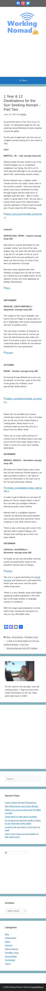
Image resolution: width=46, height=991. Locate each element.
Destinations (17, 637)
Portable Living (31, 637)
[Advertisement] (23, 58)
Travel (8, 964)
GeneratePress (37, 987)
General (8, 945)
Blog (9, 637)
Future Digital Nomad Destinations (20, 802)
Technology (10, 960)
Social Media (11, 956)
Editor (7, 942)
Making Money (11, 949)
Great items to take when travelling (21, 817)
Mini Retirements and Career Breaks (21, 806)
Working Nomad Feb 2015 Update (22, 648)
